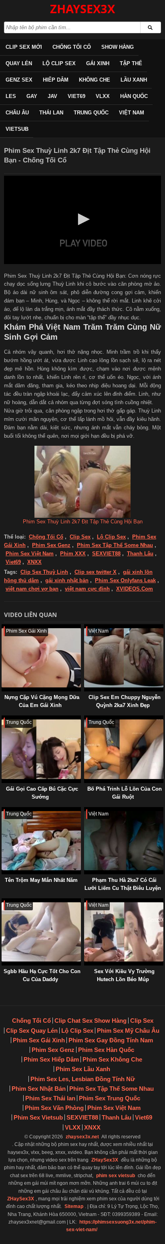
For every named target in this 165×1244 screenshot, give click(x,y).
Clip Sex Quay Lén (32, 1030)
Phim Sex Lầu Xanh (83, 1069)
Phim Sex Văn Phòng (54, 1107)
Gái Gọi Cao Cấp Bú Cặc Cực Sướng (42, 793)
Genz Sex (19, 80)
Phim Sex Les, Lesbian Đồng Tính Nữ (82, 1079)
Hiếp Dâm (55, 80)
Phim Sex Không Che (112, 1059)
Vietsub (17, 129)
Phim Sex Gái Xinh (39, 1040)
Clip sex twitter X (95, 572)
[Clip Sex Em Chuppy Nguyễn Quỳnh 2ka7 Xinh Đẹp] (85, 628)
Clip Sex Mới (24, 47)
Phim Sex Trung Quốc (109, 1098)
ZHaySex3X (104, 1160)
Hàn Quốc (134, 96)
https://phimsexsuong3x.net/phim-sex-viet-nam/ (111, 1225)
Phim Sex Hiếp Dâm (51, 1059)
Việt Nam (131, 113)
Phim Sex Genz (51, 545)
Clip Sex (80, 537)
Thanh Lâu (140, 554)
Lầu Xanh (134, 80)
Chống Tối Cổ (71, 47)
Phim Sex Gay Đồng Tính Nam (110, 1040)
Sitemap (73, 1206)
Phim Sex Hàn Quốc (106, 1049)
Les (11, 96)
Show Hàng (117, 47)
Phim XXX (73, 554)
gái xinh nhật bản (67, 580)
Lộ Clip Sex (59, 63)
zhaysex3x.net (82, 1137)
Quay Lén (19, 63)
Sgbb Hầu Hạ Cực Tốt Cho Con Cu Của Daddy (42, 975)
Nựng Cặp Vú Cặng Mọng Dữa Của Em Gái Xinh (41, 701)
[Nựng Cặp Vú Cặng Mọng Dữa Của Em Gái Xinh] (3, 628)
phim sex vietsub (115, 1175)
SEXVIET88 (106, 554)
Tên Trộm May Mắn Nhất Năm (41, 880)
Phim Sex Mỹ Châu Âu (128, 1030)
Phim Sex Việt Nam (30, 554)
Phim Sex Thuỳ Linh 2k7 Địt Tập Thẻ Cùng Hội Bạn (83, 522)
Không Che (94, 80)
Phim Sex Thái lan (50, 1098)
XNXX (34, 562)
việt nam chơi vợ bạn (32, 589)
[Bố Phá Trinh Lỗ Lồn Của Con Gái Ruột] (85, 719)
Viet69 (76, 96)
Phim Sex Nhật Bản (39, 1088)
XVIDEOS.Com (134, 589)
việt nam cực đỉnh (87, 589)
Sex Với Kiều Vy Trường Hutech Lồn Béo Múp (124, 975)
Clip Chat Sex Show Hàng (90, 1020)
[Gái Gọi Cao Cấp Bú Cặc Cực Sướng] (3, 719)
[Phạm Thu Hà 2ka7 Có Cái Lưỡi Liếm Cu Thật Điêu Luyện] (85, 810)
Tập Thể (131, 63)
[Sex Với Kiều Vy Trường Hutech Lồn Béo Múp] (85, 902)
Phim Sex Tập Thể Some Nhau (115, 545)
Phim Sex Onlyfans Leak (125, 580)
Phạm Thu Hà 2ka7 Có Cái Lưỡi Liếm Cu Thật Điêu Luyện (123, 884)
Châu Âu (17, 113)
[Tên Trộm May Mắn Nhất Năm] (3, 810)
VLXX (103, 96)
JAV (52, 96)
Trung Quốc (91, 113)
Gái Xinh (97, 63)
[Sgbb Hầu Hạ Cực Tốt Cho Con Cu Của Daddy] (3, 902)
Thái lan (51, 113)
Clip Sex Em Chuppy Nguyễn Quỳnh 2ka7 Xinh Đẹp (125, 701)
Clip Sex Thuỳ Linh (44, 572)
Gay (31, 96)
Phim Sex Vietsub (38, 1117)
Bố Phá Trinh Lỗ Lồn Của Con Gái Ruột (124, 793)
